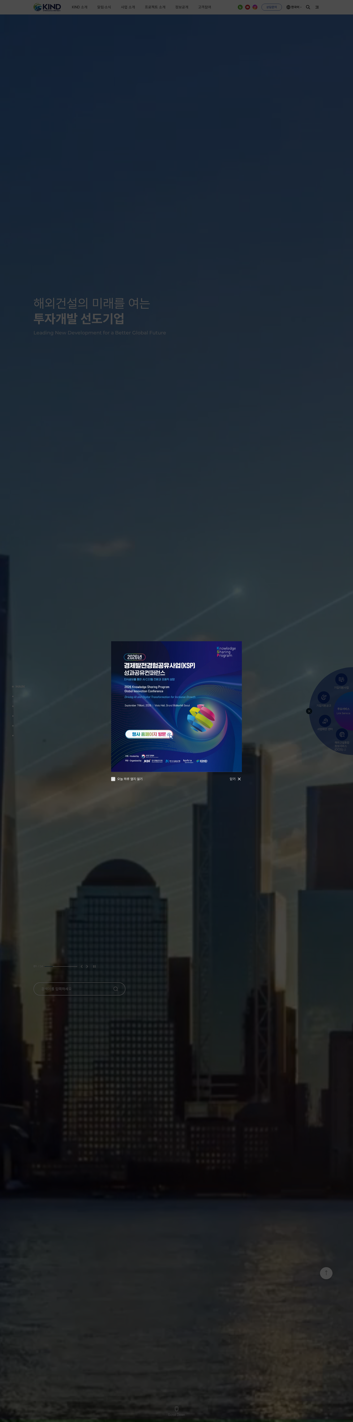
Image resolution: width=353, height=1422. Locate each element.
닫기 (233, 779)
